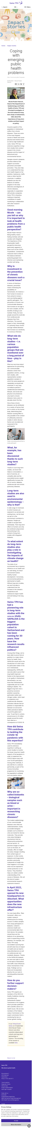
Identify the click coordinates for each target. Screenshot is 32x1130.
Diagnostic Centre (5, 1084)
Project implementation (7, 1087)
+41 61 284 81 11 (9, 1078)
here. (16, 1043)
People (3, 1103)
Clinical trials (4, 1086)
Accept (16, 1120)
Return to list (11, 1058)
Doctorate (3, 1094)
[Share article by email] (16, 84)
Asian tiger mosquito (6, 1089)
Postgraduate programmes (8, 1096)
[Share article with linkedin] (18, 84)
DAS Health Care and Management (10, 1100)
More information (16, 1124)
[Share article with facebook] (23, 84)
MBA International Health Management (11, 1098)
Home (3, 45)
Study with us (4, 1093)
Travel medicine (5, 1082)
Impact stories (11, 45)
